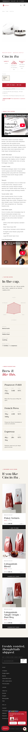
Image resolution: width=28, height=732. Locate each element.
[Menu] (24, 5)
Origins (4, 695)
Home (3, 11)
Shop (7, 11)
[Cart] (20, 5)
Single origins (5, 673)
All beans (4, 670)
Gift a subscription (7, 681)
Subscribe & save (6, 678)
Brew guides (5, 698)
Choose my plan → (14, 576)
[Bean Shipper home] (6, 5)
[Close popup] (25, 712)
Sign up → (23, 661)
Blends (4, 676)
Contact (4, 708)
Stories (4, 693)
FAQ (3, 701)
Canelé (16, 718)
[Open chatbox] (25, 729)
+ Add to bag (14, 528)
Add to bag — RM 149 (14, 85)
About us (4, 690)
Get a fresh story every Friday (12, 657)
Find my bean (5, 683)
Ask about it (21, 723)
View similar (13, 723)
